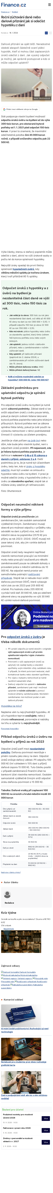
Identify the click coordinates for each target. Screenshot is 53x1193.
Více (46, 1118)
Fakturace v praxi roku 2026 (17, 1128)
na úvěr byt (33, 440)
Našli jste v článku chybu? (11, 872)
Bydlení (15, 12)
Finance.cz (5, 12)
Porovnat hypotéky (10, 728)
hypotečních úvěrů (23, 269)
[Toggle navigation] (49, 4)
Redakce (4, 33)
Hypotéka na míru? (11, 706)
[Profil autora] (7, 894)
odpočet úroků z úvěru (24, 637)
